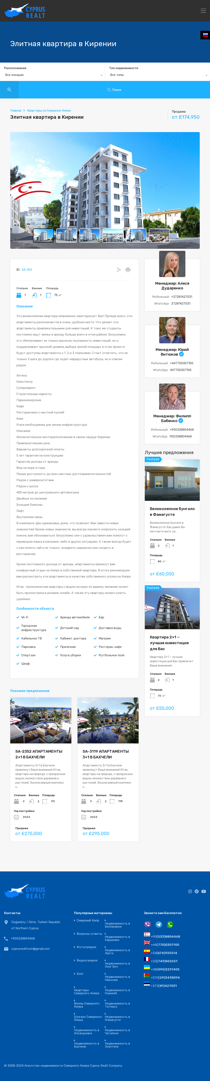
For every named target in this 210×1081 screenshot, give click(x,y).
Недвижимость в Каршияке (117, 938)
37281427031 (180, 303)
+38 (165, 969)
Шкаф (25, 663)
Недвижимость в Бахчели (86, 1045)
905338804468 (181, 436)
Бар (101, 617)
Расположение (15, 68)
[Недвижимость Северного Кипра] (24, 16)
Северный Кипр (88, 920)
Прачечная (68, 647)
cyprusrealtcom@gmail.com (30, 949)
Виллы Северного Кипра (86, 1005)
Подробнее (40, 734)
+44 (165, 945)
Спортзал (28, 655)
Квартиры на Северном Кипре (49, 110)
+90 (165, 936)
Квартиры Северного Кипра (86, 992)
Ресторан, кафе (110, 647)
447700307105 (181, 370)
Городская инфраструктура (33, 628)
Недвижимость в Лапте (117, 952)
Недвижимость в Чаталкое (117, 1032)
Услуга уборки (70, 655)
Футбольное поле (111, 655)
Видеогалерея (87, 960)
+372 (164, 986)
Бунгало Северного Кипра (88, 1018)
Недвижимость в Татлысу (117, 1005)
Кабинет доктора (73, 638)
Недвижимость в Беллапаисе (117, 925)
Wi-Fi (24, 617)
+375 (165, 977)
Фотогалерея (86, 947)
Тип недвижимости (123, 68)
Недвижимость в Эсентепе (117, 1045)
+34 (164, 953)
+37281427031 (181, 297)
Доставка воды (110, 628)
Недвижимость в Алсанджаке (86, 1032)
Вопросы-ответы (89, 933)
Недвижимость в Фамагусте (117, 1018)
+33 (164, 961)
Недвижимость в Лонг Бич (117, 965)
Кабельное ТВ (31, 638)
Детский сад (69, 628)
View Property (172, 492)
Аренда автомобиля (75, 617)
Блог (80, 973)
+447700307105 (181, 363)
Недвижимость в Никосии (117, 978)
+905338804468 (182, 429)
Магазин (105, 638)
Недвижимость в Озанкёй (117, 992)
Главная (15, 110)
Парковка (28, 647)
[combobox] (52, 76)
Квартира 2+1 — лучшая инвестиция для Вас (169, 643)
